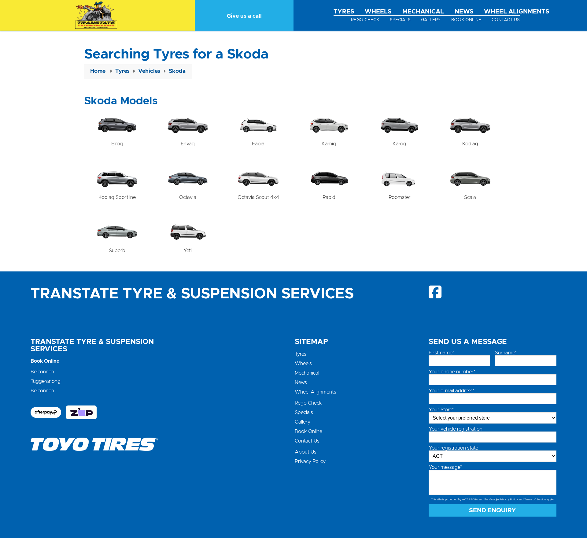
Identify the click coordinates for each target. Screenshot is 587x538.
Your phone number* (452, 371)
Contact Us (506, 20)
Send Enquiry (492, 510)
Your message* (445, 467)
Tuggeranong (46, 381)
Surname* (506, 352)
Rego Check (365, 20)
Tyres (344, 12)
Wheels (378, 12)
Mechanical (423, 12)
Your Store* (441, 409)
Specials (400, 20)
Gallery (431, 20)
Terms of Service (535, 499)
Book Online (466, 20)
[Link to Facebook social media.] (435, 292)
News (464, 12)
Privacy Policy (310, 461)
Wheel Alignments (516, 12)
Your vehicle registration (455, 429)
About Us (305, 452)
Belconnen (42, 371)
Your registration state (453, 448)
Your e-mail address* (451, 390)
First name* (441, 352)
